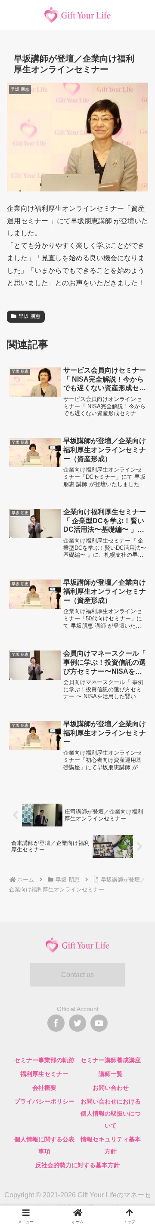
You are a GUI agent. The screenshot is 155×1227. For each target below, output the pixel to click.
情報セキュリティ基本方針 (111, 1145)
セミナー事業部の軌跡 (44, 1060)
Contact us (77, 974)
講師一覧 (111, 1073)
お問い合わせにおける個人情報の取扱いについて (111, 1113)
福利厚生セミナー (44, 1073)
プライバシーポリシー (44, 1101)
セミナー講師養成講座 (111, 1060)
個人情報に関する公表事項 (44, 1145)
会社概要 (44, 1087)
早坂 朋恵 (29, 316)
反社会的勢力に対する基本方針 (77, 1165)
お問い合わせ (111, 1087)
